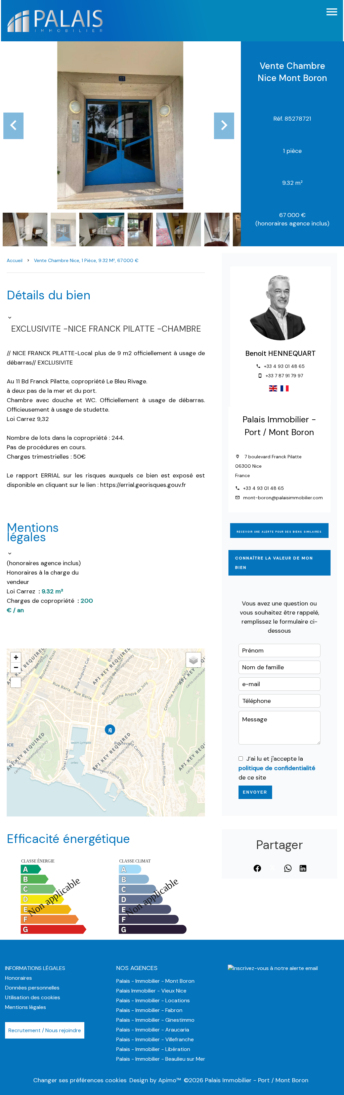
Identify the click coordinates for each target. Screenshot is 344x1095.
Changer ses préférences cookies (80, 1080)
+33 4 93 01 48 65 (284, 366)
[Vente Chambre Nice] (120, 125)
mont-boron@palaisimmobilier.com (283, 498)
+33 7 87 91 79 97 (284, 376)
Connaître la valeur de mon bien (274, 562)
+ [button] (16, 657)
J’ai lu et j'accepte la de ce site (277, 768)
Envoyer (255, 792)
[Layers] (193, 659)
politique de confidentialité (277, 768)
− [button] (16, 667)
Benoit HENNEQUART (280, 353)
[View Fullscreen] (16, 682)
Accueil (15, 260)
